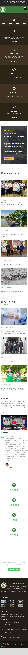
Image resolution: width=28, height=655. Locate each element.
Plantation (4, 198)
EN (23, 2)
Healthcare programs (6, 329)
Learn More (14, 41)
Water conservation (6, 230)
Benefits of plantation (6, 200)
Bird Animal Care (6, 287)
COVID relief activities (6, 260)
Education (4, 355)
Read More (14, 61)
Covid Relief (4, 258)
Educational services (6, 357)
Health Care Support (7, 327)
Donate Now (8, 158)
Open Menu (25, 8)
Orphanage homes (5, 385)
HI (24, 2)
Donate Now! (14, 569)
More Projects (4, 175)
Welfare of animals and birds (8, 288)
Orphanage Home (6, 384)
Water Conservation (7, 228)
